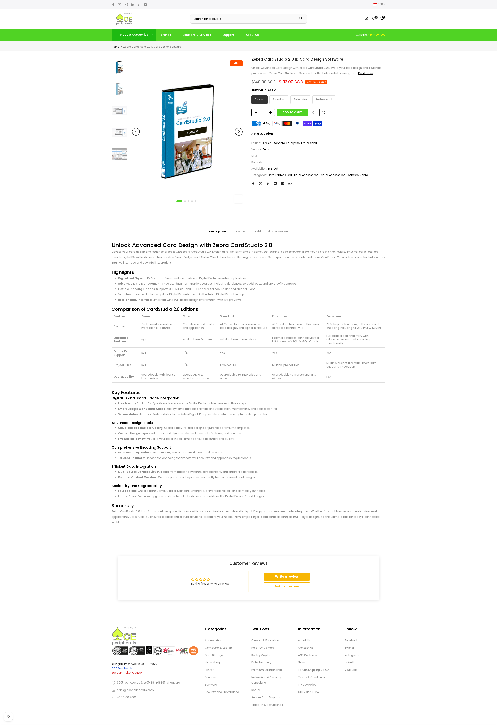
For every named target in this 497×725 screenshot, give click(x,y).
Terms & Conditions (311, 677)
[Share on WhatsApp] (290, 183)
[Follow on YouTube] (145, 4)
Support (228, 35)
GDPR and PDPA (308, 692)
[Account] (366, 19)
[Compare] (323, 112)
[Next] (239, 132)
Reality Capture (261, 655)
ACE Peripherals (122, 668)
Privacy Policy (307, 685)
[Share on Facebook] (253, 183)
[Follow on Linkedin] (132, 4)
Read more (365, 73)
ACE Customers (308, 655)
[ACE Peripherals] (124, 18)
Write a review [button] (287, 576)
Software (353, 175)
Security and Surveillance (222, 692)
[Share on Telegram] (275, 183)
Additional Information (271, 231)
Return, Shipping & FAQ (313, 670)
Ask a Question (262, 134)
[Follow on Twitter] (120, 4)
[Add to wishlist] (313, 112)
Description (217, 231)
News (301, 662)
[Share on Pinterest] (268, 183)
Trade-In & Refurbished (267, 705)
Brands (166, 35)
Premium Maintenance (267, 670)
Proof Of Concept (263, 648)
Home (115, 46)
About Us (252, 35)
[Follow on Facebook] (113, 4)
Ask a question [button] (287, 586)
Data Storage (214, 655)
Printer (209, 670)
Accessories (213, 640)
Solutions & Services (197, 35)
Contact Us (305, 648)
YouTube (351, 670)
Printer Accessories (332, 175)
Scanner (210, 677)
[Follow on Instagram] (126, 4)
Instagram (352, 655)
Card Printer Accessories (301, 175)
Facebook (351, 640)
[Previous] (136, 132)
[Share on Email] (282, 183)
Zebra (266, 149)
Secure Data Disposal (265, 697)
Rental (255, 690)
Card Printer (276, 175)
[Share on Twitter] (260, 183)
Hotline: (372, 34)
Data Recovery (261, 662)
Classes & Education (265, 640)
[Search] (300, 19)
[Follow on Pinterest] (139, 4)
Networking (212, 662)
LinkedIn (350, 662)
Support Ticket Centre (127, 673)
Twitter (349, 648)
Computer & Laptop (218, 648)
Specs (240, 231)
